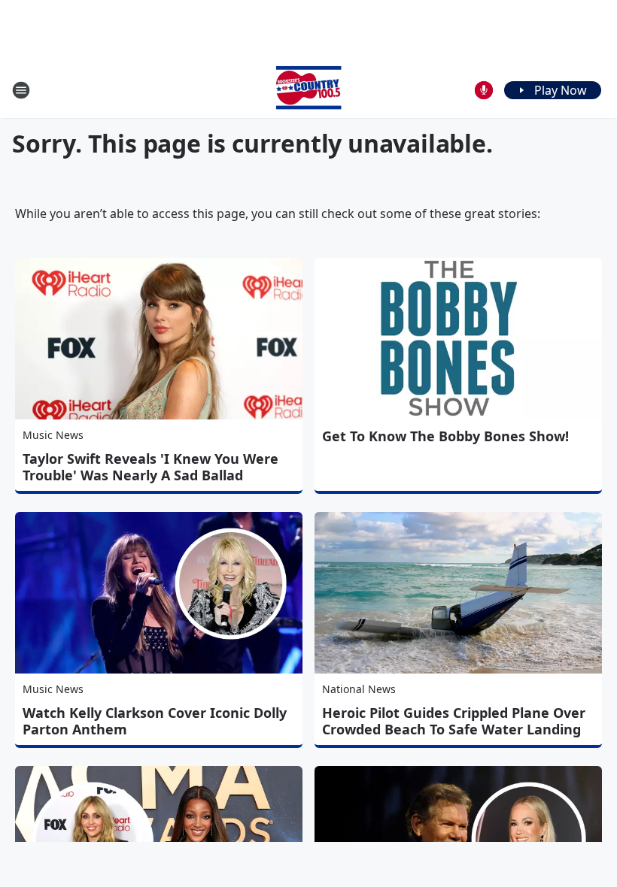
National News (359, 689)
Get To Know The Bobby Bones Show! (445, 436)
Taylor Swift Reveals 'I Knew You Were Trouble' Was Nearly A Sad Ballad (150, 466)
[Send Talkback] (484, 90)
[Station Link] (308, 89)
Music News (53, 435)
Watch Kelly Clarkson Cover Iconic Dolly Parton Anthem (155, 720)
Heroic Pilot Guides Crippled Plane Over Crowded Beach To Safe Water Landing (453, 720)
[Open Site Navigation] (21, 90)
